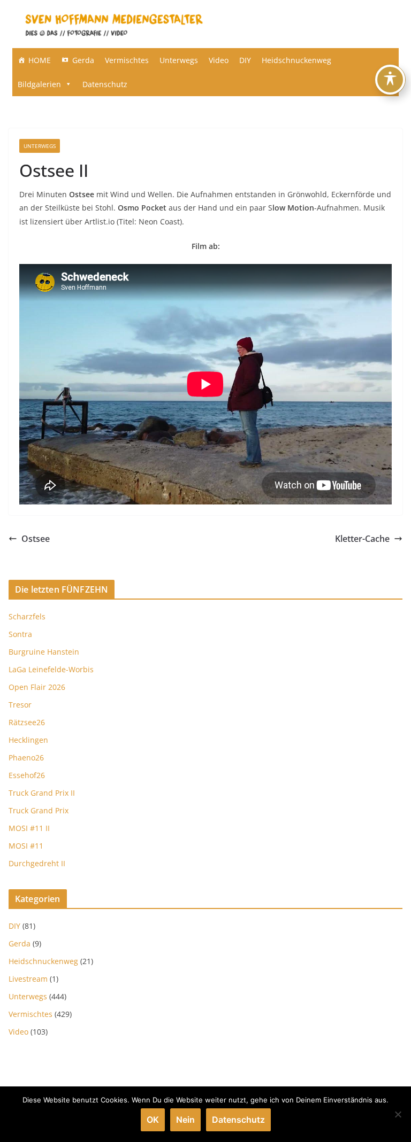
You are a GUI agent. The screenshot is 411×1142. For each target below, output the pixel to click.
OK (153, 1119)
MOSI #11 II (29, 828)
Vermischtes (127, 60)
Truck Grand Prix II (42, 793)
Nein (185, 1119)
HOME (39, 60)
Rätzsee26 (27, 722)
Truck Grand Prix (38, 810)
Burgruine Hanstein (44, 652)
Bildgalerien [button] (39, 84)
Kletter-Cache (362, 539)
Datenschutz (104, 84)
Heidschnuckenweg (296, 60)
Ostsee (35, 539)
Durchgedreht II (37, 863)
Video (219, 60)
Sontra (20, 634)
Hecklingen (28, 740)
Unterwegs (178, 60)
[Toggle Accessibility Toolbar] (390, 80)
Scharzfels (27, 616)
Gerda (83, 60)
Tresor (20, 705)
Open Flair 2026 (37, 687)
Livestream (28, 979)
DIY (245, 60)
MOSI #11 (26, 846)
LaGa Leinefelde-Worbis (51, 669)
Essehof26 (27, 775)
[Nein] (397, 1114)
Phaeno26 (26, 757)
